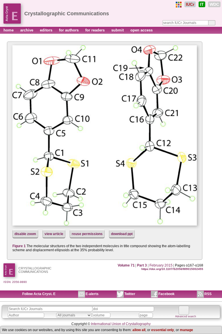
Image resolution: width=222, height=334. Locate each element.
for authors (69, 30)
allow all (138, 330)
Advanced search (185, 316)
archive (27, 30)
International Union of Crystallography (121, 324)
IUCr (190, 4)
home (9, 30)
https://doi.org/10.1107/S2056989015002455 (172, 269)
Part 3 (142, 265)
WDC (214, 4)
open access (141, 30)
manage (186, 330)
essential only (162, 330)
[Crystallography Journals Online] (179, 4)
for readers (95, 30)
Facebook (166, 294)
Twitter (129, 294)
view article (54, 234)
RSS (208, 294)
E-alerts (92, 294)
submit (118, 30)
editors (46, 30)
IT (202, 4)
